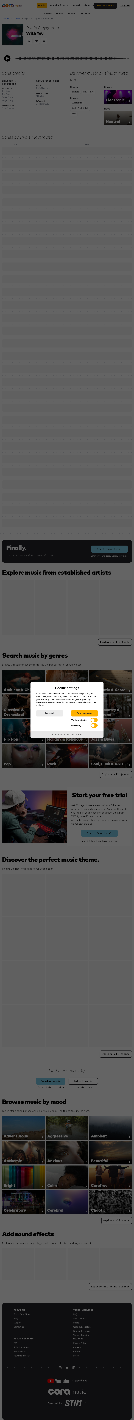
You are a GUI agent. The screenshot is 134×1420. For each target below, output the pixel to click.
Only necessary (84, 713)
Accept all (49, 713)
